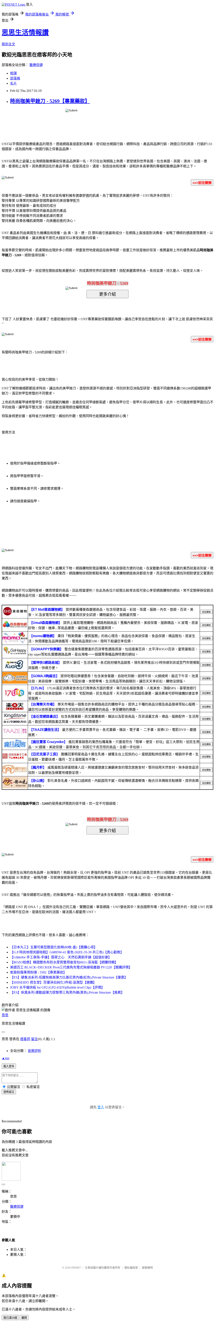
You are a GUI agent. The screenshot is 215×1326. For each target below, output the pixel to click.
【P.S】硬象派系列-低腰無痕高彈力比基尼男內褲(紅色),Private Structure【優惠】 (69, 977)
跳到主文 (8, 44)
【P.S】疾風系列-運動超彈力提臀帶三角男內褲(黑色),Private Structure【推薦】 (67, 992)
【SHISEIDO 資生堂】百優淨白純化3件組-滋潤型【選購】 (53, 982)
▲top (5, 1058)
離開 (24, 1317)
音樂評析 (34, 1051)
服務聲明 (147, 1267)
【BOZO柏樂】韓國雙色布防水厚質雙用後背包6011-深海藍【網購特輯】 (64, 962)
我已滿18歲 (10, 1317)
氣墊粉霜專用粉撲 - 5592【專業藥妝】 (38, 972)
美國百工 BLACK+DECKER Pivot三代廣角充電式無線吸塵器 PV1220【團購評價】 (71, 967)
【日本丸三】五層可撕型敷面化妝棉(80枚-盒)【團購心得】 (53, 947)
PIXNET (76, 1267)
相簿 (13, 73)
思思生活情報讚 (25, 32)
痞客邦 (25, 1039)
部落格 (15, 78)
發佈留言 (8, 1091)
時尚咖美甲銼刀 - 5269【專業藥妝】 (50, 101)
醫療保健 (36, 65)
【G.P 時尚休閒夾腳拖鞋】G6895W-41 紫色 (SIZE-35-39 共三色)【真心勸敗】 (67, 952)
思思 (5, 1015)
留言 (34, 1039)
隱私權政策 (131, 1267)
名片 (13, 83)
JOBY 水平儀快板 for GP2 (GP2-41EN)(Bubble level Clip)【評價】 (57, 987)
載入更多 (8, 1066)
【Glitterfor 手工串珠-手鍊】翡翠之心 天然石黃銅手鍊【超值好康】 (60, 957)
